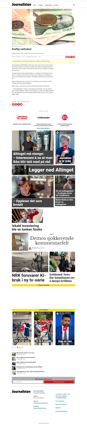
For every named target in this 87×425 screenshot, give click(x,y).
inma (19, 101)
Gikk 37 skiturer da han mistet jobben (26, 362)
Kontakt (56, 5)
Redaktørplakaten (61, 397)
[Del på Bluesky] (74, 57)
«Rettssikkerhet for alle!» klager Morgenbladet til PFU (30, 371)
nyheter (14, 101)
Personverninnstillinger (61, 411)
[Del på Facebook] (66, 57)
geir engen (23, 101)
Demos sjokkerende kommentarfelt (25, 357)
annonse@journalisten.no (39, 408)
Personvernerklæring (60, 404)
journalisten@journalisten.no (40, 403)
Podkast (40, 5)
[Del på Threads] (71, 57)
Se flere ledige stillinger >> (43, 128)
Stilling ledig (48, 5)
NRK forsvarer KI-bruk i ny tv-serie (25, 353)
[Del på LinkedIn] (69, 57)
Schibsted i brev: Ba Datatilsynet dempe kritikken (29, 367)
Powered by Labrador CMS (43, 423)
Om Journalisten (59, 401)
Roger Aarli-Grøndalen (39, 392)
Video (34, 5)
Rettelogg (58, 407)
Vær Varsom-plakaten (61, 396)
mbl (28, 101)
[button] (13, 111)
